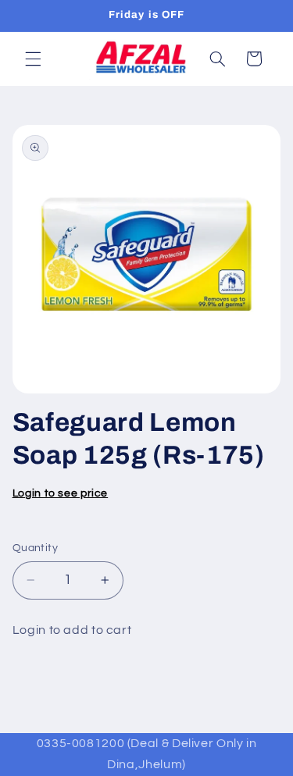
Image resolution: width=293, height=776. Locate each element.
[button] (33, 59)
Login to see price (60, 493)
